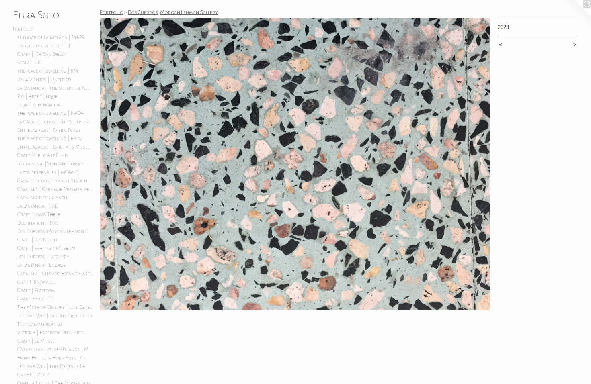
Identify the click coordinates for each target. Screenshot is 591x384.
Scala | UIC (29, 62)
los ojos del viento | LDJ (43, 46)
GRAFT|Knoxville (36, 282)
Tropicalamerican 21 (39, 324)
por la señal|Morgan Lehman (50, 164)
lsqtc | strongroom (39, 105)
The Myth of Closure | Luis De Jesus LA (55, 307)
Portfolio (23, 29)
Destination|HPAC (37, 223)
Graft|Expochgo (35, 299)
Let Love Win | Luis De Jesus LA (51, 366)
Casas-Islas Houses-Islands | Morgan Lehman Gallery (55, 349)
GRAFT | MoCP (33, 375)
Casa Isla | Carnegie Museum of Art (55, 189)
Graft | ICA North (37, 240)
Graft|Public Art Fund (42, 155)
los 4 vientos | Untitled (44, 79)
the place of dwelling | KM (47, 71)
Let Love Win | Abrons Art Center (54, 316)
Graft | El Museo (36, 341)
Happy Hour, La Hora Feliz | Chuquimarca (55, 358)
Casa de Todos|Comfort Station (52, 181)
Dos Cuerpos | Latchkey (43, 256)
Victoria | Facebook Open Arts (50, 332)
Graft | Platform (36, 290)
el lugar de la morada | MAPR (50, 37)
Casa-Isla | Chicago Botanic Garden (55, 273)
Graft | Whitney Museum (46, 248)
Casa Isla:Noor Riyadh (42, 197)
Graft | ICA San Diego (41, 54)
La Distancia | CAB (37, 206)
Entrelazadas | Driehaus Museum (55, 147)
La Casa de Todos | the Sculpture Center (55, 122)
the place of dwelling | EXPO (49, 138)
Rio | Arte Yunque (37, 96)
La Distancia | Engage (41, 265)
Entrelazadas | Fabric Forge (49, 130)
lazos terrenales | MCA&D (47, 172)
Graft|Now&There (38, 214)
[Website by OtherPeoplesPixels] (575, 16)
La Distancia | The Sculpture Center (55, 88)
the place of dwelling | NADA (50, 113)
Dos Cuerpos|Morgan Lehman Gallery (55, 231)
